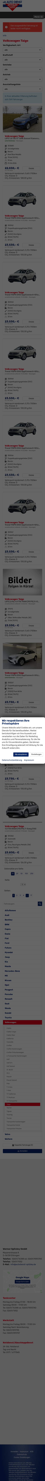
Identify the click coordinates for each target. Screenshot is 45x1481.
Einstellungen (36, 754)
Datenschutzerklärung (12, 760)
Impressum (29, 760)
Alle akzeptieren (21, 754)
